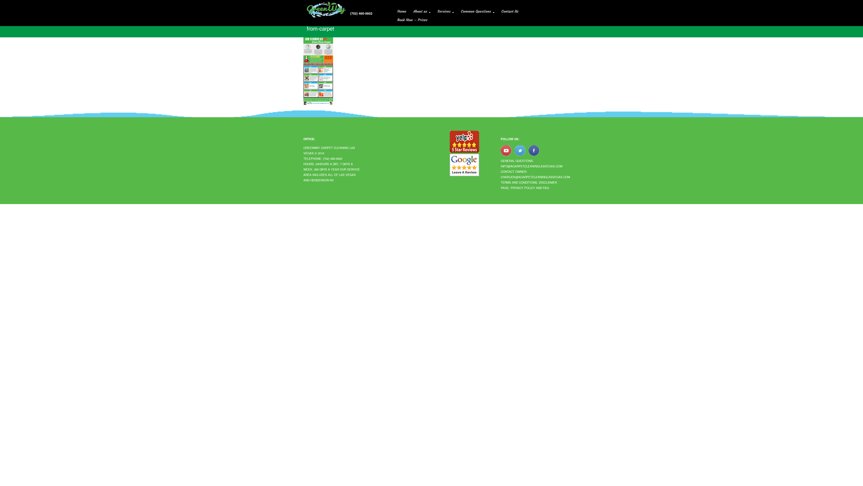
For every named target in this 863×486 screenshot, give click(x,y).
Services (445, 11)
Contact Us (509, 11)
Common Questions (476, 11)
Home (401, 11)
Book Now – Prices (412, 20)
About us (420, 11)
